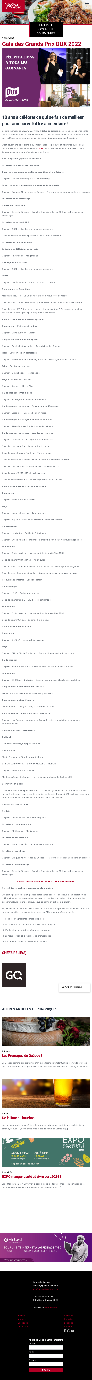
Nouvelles (69, 1319)
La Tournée (23, 1326)
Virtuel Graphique (50, 1307)
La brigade (23, 1323)
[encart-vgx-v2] (46, 1247)
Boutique (68, 1323)
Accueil (21, 1315)
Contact (68, 1326)
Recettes (68, 1315)
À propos (22, 1319)
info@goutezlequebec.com (46, 1289)
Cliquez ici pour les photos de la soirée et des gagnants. (46, 881)
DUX (41, 148)
